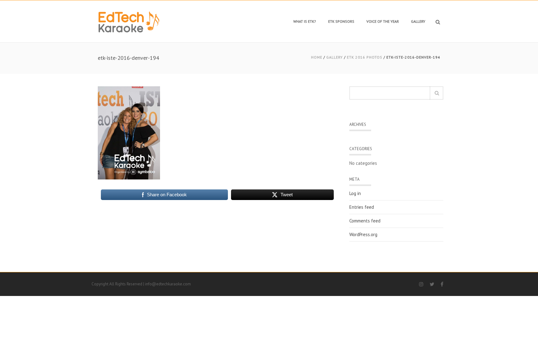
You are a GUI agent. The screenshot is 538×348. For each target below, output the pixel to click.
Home (316, 57)
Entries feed (361, 207)
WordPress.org (363, 234)
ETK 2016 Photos (364, 57)
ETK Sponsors (341, 21)
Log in (355, 193)
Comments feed (364, 221)
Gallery (418, 21)
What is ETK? (304, 21)
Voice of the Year (382, 21)
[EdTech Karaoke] (129, 21)
